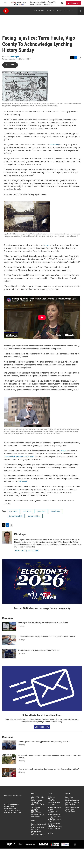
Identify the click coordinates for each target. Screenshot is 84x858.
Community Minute (38, 834)
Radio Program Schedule (36, 801)
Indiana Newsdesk (15, 516)
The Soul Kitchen (54, 828)
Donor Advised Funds (72, 807)
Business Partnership (72, 801)
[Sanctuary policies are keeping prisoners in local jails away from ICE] (9, 745)
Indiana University (9, 806)
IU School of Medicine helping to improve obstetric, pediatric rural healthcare (47, 637)
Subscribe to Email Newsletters (37, 815)
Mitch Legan (14, 57)
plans (63, 451)
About (33, 793)
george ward (41, 511)
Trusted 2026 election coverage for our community (42, 608)
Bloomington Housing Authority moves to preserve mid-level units (43, 623)
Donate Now (69, 797)
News (33, 820)
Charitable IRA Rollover (70, 805)
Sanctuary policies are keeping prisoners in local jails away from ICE (43, 742)
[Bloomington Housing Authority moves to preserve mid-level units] (9, 626)
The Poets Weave (54, 823)
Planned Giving (70, 811)
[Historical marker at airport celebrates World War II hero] (9, 653)
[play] (6, 11)
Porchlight (51, 825)
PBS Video (34, 811)
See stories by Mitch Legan (26, 550)
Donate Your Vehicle (72, 802)
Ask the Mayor (36, 831)
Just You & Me (53, 806)
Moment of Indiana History (54, 808)
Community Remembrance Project (19, 456)
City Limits (34, 833)
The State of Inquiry (55, 827)
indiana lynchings (34, 516)
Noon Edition (35, 829)
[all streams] (81, 11)
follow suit (22, 481)
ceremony (54, 144)
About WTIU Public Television (37, 805)
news (46, 245)
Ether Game (52, 801)
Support (67, 793)
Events (50, 833)
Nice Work (51, 818)
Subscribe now (42, 726)
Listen (50, 793)
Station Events (36, 813)
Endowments (69, 809)
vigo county (13, 511)
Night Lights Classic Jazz (54, 820)
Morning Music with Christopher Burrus (54, 815)
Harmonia (51, 804)
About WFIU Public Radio (37, 798)
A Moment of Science (52, 812)
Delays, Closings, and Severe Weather (38, 825)
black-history (55, 511)
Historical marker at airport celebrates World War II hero (39, 650)
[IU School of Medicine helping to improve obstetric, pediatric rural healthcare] (9, 640)
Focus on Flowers (54, 802)
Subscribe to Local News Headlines (42, 715)
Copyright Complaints (10, 808)
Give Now (74, 3)
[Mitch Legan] (7, 537)
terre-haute (27, 511)
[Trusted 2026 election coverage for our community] (42, 581)
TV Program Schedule (35, 808)
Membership (69, 799)
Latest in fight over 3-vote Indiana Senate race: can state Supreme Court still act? (48, 769)
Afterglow (51, 799)
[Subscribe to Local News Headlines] (42, 688)
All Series (51, 797)
